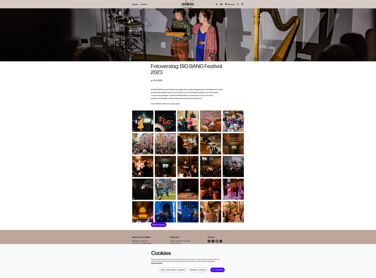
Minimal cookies (198, 270)
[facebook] (209, 241)
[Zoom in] (133, 130)
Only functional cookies (173, 270)
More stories (158, 225)
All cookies (217, 270)
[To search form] (237, 4)
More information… (157, 263)
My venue (231, 4)
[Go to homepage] (188, 4)
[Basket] (221, 4)
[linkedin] (220, 241)
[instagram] (216, 241)
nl (217, 4)
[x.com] (213, 241)
